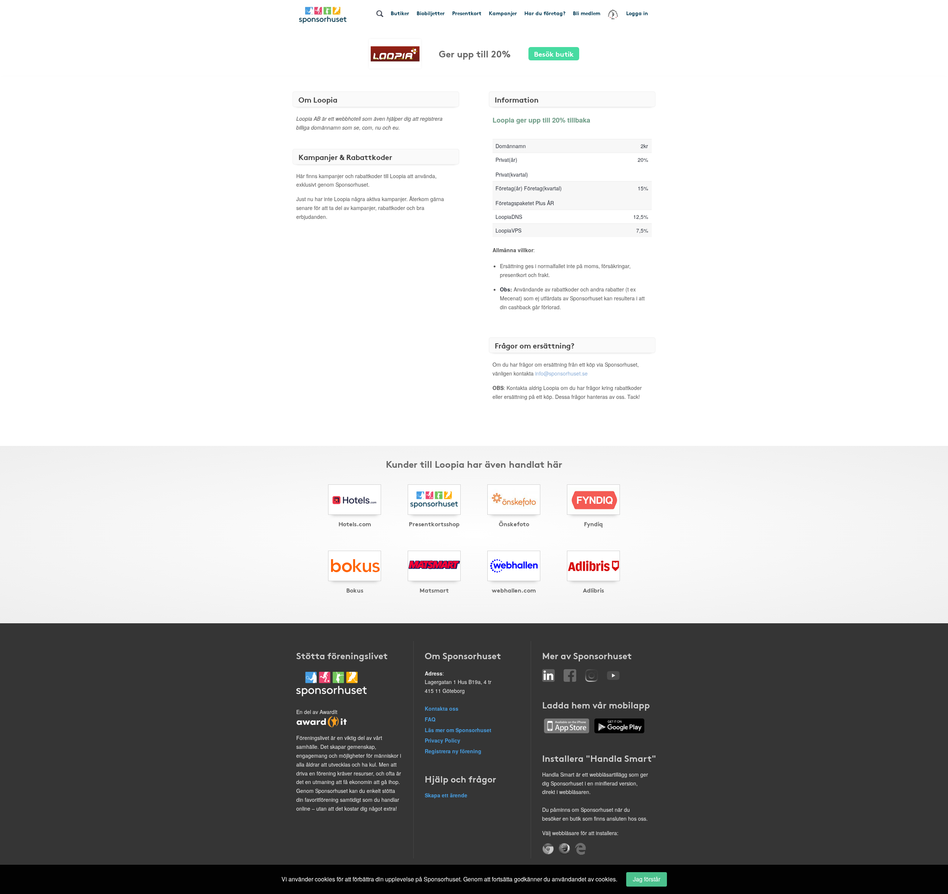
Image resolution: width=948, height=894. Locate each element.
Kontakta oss (441, 708)
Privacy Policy (442, 740)
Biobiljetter (431, 13)
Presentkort (466, 13)
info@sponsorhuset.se (561, 373)
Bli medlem (586, 13)
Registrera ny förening (453, 751)
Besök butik (554, 54)
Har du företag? (544, 13)
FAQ (430, 719)
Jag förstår (646, 879)
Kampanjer (503, 13)
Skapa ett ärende (446, 795)
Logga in (637, 13)
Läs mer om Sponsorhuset (458, 730)
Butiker (400, 13)
